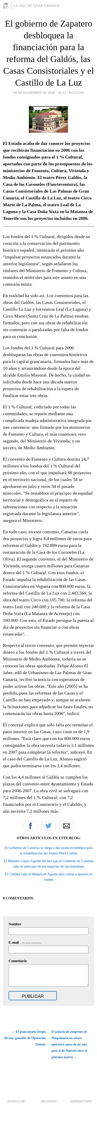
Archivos (48, 1101)
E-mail (25, 942)
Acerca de (16, 1101)
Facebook (30, 825)
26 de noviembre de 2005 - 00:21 (39, 92)
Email (66, 825)
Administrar (81, 1101)
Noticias (76, 92)
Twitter (48, 825)
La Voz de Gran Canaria (37, 5)
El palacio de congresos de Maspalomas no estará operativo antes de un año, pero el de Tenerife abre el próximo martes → (69, 1044)
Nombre (15, 924)
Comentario (18, 961)
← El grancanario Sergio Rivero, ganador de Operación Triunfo (24, 1038)
